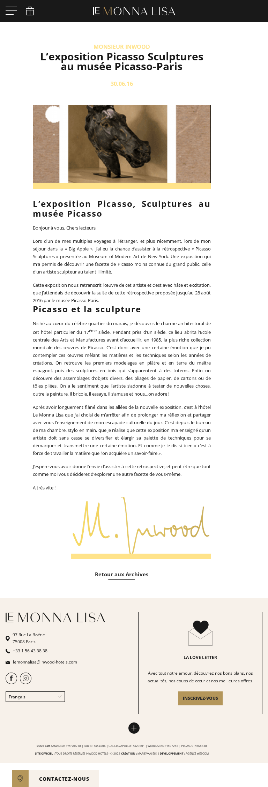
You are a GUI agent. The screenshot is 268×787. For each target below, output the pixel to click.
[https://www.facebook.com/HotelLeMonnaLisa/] (11, 682)
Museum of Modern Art (114, 256)
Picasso (126, 264)
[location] (20, 778)
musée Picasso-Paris (77, 300)
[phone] (30, 11)
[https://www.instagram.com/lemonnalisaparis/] (25, 682)
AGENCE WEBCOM (197, 753)
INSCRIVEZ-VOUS (200, 698)
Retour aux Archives (121, 574)
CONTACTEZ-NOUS (64, 778)
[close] (91, 778)
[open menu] (11, 11)
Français (17, 697)
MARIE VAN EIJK (147, 753)
